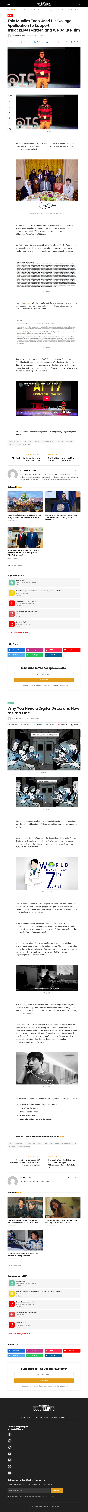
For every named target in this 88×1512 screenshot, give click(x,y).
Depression (19, 1143)
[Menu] (9, 3)
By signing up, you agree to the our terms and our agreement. (45, 685)
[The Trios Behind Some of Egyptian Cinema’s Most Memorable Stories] (25, 1207)
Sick (74, 1143)
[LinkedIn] (10, 112)
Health (10, 703)
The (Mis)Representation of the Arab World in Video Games (61, 459)
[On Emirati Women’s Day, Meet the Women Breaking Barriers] (25, 1240)
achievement (28, 441)
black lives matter (49, 441)
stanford (11, 444)
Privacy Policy (57, 685)
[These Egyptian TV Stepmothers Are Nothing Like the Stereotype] (62, 1207)
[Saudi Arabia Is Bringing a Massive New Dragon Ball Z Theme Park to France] (25, 501)
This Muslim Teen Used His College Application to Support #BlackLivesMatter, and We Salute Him (62, 1164)
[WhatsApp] (10, 123)
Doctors (28, 1143)
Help (45, 1143)
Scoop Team (17, 718)
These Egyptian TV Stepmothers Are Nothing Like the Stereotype (61, 1221)
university (26, 444)
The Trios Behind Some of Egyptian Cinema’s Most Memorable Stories (23, 1221)
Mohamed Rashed (19, 35)
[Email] (10, 129)
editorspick (37, 1143)
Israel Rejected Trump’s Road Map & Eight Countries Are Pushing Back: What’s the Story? (23, 552)
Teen (19, 444)
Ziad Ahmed (70, 143)
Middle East (66, 1143)
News (10, 15)
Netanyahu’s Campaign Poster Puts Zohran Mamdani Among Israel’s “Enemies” (61, 517)
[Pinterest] (10, 118)
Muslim (60, 441)
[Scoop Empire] (44, 3)
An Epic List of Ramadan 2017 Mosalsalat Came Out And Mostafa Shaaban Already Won (25, 1162)
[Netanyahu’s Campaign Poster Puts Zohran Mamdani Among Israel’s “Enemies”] (62, 501)
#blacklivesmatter (15, 441)
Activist (38, 441)
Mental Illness (55, 1143)
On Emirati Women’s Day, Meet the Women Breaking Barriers (23, 1254)
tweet (29, 303)
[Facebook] (10, 102)
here (62, 1136)
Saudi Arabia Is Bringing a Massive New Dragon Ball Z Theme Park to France (25, 516)
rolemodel (69, 441)
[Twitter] (10, 107)
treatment (12, 1147)
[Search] (79, 3)
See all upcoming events (19, 633)
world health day (24, 1147)
